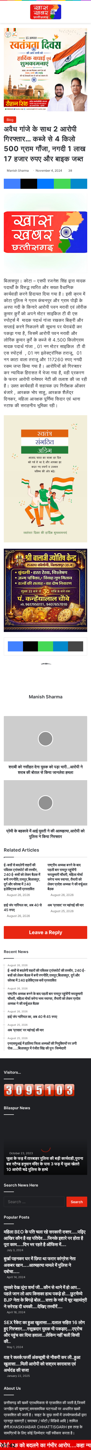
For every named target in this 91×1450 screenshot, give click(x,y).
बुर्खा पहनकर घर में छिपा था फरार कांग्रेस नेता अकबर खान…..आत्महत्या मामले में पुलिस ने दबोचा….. (40, 1265)
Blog (10, 120)
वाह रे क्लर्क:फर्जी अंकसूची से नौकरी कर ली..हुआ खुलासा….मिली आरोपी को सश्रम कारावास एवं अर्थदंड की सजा (42, 1364)
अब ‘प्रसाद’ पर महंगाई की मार (66, 905)
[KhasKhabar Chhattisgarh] (45, 11)
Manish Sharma (18, 170)
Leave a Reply (45, 932)
